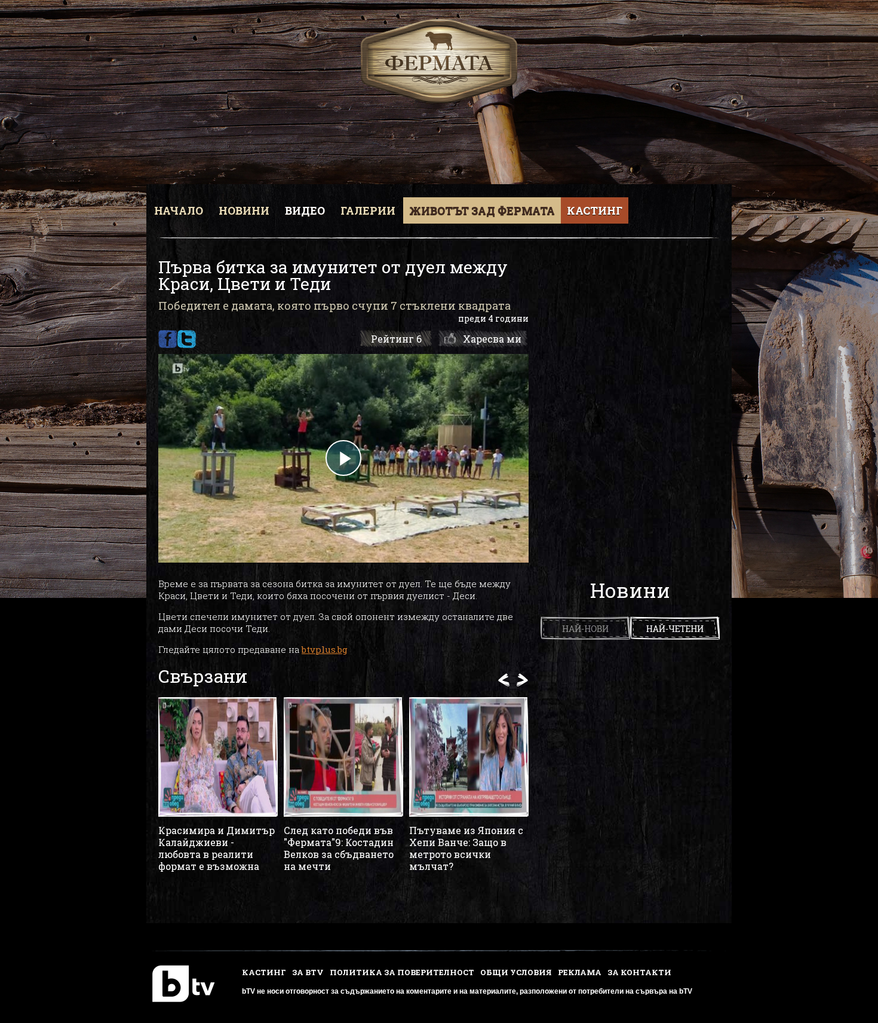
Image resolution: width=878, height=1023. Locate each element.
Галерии (367, 210)
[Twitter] (186, 339)
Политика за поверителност (402, 972)
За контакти (639, 972)
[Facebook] (167, 339)
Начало (178, 210)
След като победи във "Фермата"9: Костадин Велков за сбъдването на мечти (339, 848)
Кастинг (594, 210)
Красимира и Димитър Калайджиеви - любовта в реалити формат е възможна (216, 848)
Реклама (579, 972)
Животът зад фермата (482, 210)
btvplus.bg (325, 649)
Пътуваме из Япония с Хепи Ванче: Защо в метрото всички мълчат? (466, 848)
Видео (305, 210)
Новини (244, 210)
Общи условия (516, 972)
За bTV (308, 972)
